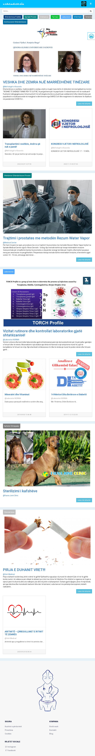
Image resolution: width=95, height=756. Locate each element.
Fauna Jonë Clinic (10, 495)
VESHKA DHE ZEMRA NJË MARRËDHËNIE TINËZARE (46, 82)
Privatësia (9, 730)
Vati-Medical (9, 574)
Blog (51, 734)
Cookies (8, 734)
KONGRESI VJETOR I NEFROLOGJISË (69, 144)
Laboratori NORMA (11, 340)
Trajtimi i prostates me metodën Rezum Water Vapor (46, 238)
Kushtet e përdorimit (13, 727)
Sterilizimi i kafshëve (20, 491)
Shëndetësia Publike (13, 17)
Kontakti (52, 730)
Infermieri (78, 17)
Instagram (11, 747)
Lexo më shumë (84, 104)
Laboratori (66, 17)
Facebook (11, 750)
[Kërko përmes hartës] (83, 4)
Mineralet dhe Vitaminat (17, 394)
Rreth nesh (53, 727)
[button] (91, 4)
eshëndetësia (13, 4)
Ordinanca (44, 17)
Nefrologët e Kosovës (12, 87)
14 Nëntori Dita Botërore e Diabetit (69, 394)
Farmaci (55, 17)
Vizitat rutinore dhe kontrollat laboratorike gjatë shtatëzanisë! (42, 333)
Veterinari (89, 17)
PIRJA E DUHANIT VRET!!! (24, 570)
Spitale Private (30, 17)
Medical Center (10, 243)
